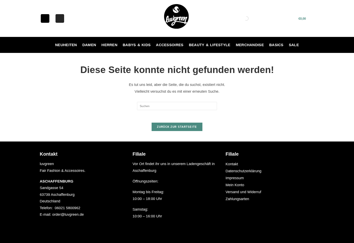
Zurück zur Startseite (177, 126)
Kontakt (232, 164)
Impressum (235, 178)
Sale (294, 45)
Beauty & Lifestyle (209, 45)
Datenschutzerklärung (243, 171)
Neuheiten (66, 45)
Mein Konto (235, 185)
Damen (89, 45)
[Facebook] (45, 18)
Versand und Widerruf (243, 192)
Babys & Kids (137, 45)
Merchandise (250, 45)
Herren (109, 45)
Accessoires (169, 45)
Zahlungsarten (237, 199)
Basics (276, 45)
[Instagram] (59, 18)
